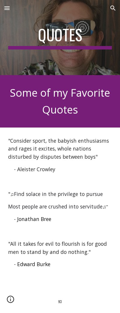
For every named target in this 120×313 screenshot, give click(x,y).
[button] (7, 8)
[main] (60, 37)
